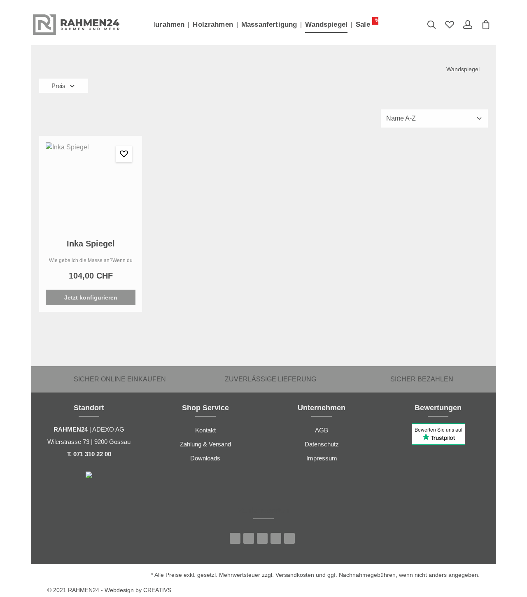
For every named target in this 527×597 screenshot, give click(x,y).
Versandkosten (294, 574)
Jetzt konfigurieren (90, 297)
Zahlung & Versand (205, 444)
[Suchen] (431, 24)
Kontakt (205, 430)
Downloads (205, 458)
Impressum (321, 458)
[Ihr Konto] (467, 24)
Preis (58, 85)
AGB (321, 430)
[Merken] (124, 154)
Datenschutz (322, 444)
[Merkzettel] (449, 24)
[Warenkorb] (486, 24)
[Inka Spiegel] (90, 187)
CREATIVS (157, 590)
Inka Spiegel (91, 243)
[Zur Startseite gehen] (76, 24)
